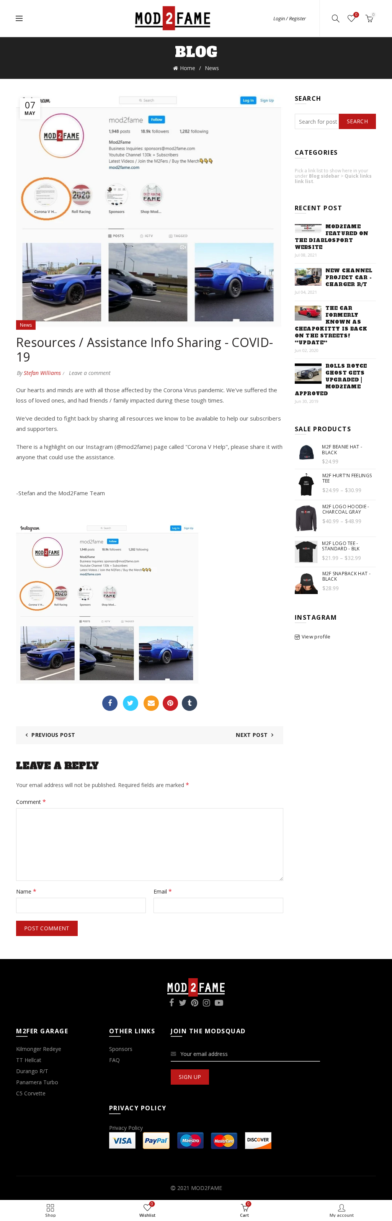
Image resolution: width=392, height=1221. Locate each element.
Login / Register (289, 18)
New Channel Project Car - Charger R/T (348, 278)
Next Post (252, 734)
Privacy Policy (126, 1127)
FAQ (114, 1060)
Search (357, 121)
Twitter (130, 703)
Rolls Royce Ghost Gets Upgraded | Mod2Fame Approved (331, 380)
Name (26, 891)
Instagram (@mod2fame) (119, 446)
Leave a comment (90, 372)
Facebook (110, 703)
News (212, 68)
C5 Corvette (31, 1093)
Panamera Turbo (37, 1082)
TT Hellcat (28, 1060)
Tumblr (189, 703)
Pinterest (170, 703)
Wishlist (356, 15)
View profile (316, 636)
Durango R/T (32, 1071)
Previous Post (53, 734)
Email (151, 703)
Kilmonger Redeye (38, 1048)
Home (187, 68)
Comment (31, 801)
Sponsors (120, 1048)
